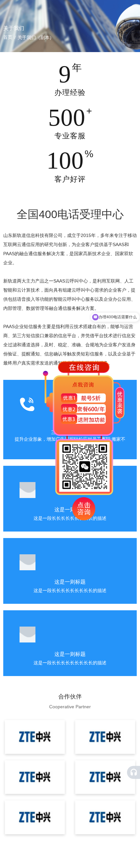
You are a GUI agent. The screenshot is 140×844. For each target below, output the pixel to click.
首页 (8, 37)
